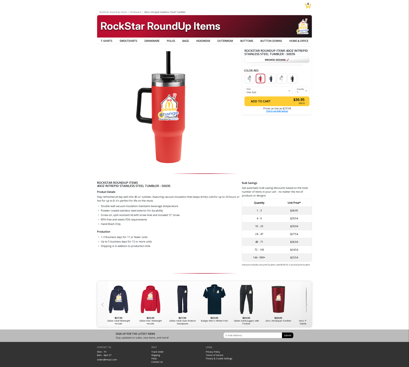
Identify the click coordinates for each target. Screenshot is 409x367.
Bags (185, 41)
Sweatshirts (128, 41)
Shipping (155, 355)
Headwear (203, 41)
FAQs (154, 358)
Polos (171, 41)
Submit (287, 335)
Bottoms (246, 41)
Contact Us (157, 361)
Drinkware (151, 41)
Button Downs (271, 41)
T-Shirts (106, 41)
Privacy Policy (213, 351)
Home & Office (298, 41)
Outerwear (225, 41)
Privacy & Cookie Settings (219, 358)
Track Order (157, 351)
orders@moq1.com (107, 359)
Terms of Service (214, 355)
